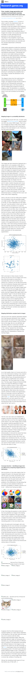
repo (8, 396)
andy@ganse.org (19, 671)
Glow (5, 647)
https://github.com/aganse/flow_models (8, 18)
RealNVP (15, 21)
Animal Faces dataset (12, 121)
